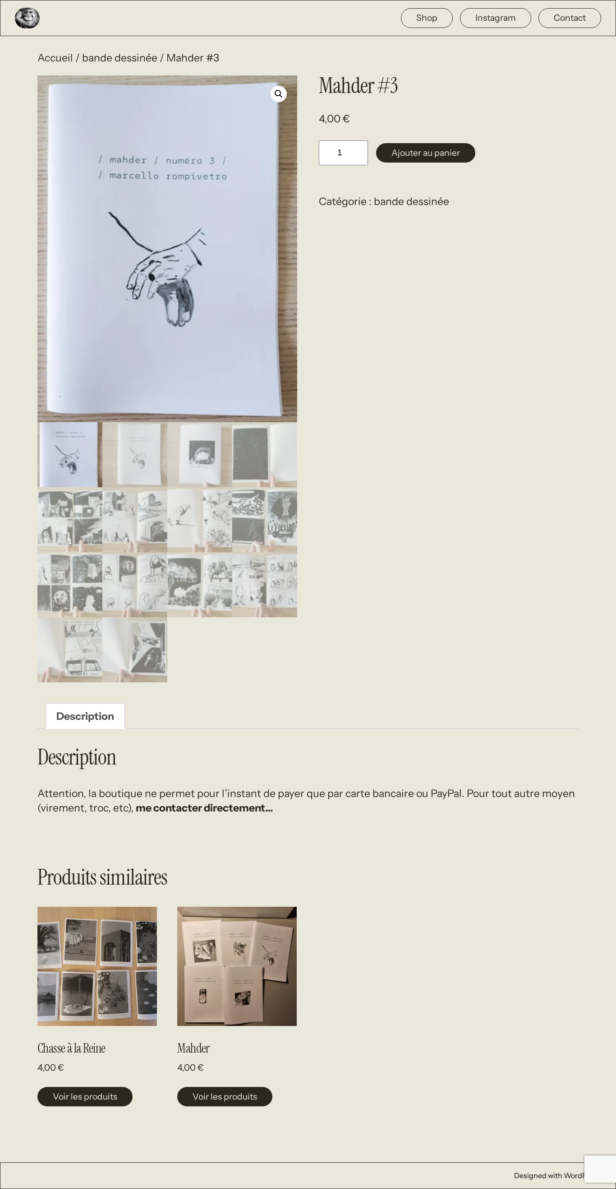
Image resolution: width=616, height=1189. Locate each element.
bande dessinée (119, 57)
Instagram (495, 17)
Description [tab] (85, 716)
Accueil (55, 57)
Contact (570, 17)
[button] (279, 94)
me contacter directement (200, 808)
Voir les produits (85, 1096)
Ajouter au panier (425, 152)
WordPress (582, 1175)
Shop (426, 17)
